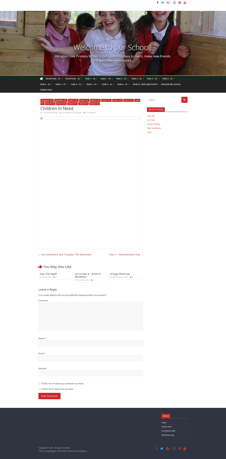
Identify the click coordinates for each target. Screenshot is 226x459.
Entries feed (166, 426)
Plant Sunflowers (154, 128)
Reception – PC (53, 78)
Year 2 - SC (106, 100)
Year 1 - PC (73, 100)
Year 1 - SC (84, 100)
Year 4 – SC (45, 84)
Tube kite (151, 116)
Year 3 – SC (167, 78)
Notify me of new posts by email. (58, 389)
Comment (43, 300)
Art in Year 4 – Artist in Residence (88, 275)
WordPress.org (167, 435)
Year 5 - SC (72, 104)
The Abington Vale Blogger (72, 113)
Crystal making (153, 124)
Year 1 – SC (90, 78)
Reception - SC (61, 100)
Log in (164, 422)
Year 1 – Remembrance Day (126, 254)
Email (41, 353)
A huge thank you (120, 273)
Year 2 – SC (121, 78)
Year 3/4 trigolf (48, 273)
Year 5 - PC (61, 104)
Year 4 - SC (50, 104)
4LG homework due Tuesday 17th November (65, 254)
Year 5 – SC (76, 84)
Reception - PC (47, 100)
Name (42, 338)
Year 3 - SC (128, 100)
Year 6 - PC (83, 104)
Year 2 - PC (95, 100)
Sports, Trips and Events (145, 84)
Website (42, 368)
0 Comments (90, 113)
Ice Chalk (151, 120)
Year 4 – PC (60, 84)
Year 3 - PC (118, 100)
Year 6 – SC (107, 84)
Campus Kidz (46, 90)
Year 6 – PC (122, 84)
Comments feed (168, 431)
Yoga (149, 132)
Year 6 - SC (94, 104)
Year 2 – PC (136, 78)
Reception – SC (73, 78)
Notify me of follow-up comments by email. (63, 383)
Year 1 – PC (106, 78)
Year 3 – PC (152, 78)
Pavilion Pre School (171, 84)
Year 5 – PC (91, 84)
